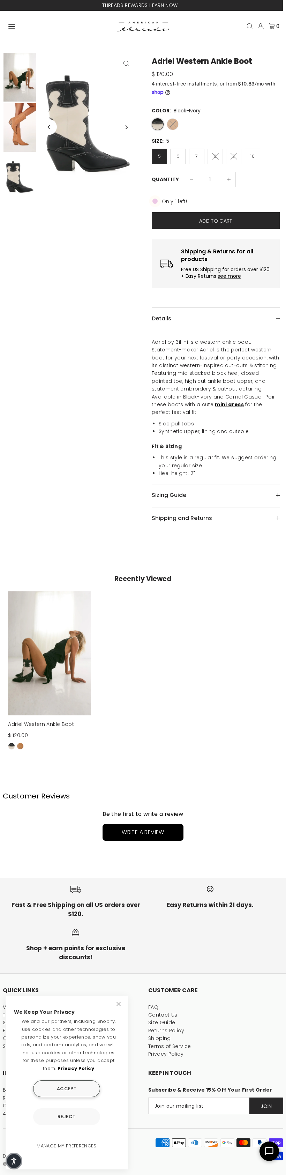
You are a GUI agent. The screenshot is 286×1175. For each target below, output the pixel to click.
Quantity (165, 179)
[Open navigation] (59, 25)
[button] (14, 1161)
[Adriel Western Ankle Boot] (49, 653)
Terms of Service (169, 1046)
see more (229, 276)
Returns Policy (166, 1030)
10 (252, 156)
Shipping (159, 1038)
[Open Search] (250, 26)
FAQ (153, 1007)
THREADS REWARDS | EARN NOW (140, 5)
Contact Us (163, 1014)
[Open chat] (269, 1151)
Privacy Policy (165, 1053)
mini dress (229, 404)
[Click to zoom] (126, 63)
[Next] (126, 127)
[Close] (119, 1004)
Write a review (143, 832)
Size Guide (161, 1022)
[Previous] (49, 127)
